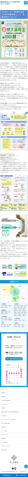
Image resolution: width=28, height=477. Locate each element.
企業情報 (3, 408)
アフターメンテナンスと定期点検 (8, 419)
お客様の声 (3, 427)
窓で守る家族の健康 (5, 423)
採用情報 (3, 438)
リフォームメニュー (5, 404)
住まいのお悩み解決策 (6, 400)
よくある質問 (4, 442)
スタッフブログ (4, 434)
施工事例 (3, 396)
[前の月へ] (15, 365)
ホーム (2, 389)
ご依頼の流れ (4, 415)
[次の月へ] (21, 365)
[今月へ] (18, 365)
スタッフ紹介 (4, 430)
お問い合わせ (4, 449)
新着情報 (3, 392)
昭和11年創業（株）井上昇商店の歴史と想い (10, 411)
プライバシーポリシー (6, 446)
